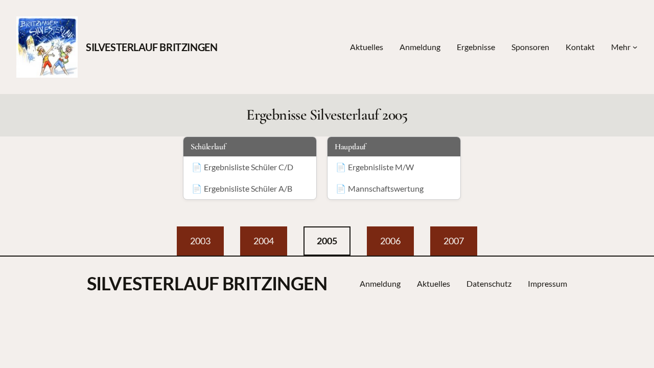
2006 (390, 240)
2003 (200, 240)
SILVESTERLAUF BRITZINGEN (151, 47)
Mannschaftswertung (386, 188)
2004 (263, 240)
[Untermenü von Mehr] (635, 47)
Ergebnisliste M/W (381, 167)
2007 (453, 240)
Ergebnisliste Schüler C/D (248, 167)
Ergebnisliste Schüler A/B (248, 188)
